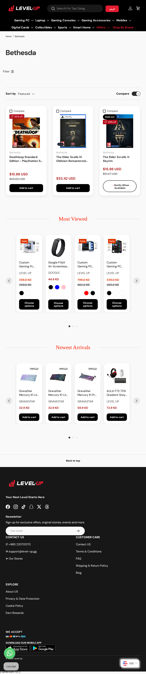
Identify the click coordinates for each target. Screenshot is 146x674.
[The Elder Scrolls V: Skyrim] (120, 131)
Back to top (73, 460)
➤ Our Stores (14, 558)
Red (86, 293)
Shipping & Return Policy (92, 565)
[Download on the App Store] (18, 648)
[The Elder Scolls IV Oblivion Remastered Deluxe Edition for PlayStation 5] (73, 131)
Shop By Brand (123, 27)
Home (9, 36)
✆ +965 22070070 (18, 544)
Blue (57, 287)
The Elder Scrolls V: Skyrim (116, 159)
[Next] (136, 280)
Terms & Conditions (88, 551)
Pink (63, 287)
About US (12, 591)
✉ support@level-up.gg (21, 551)
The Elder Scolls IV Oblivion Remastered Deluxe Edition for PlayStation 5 (71, 159)
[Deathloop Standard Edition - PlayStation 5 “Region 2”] (26, 131)
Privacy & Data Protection (22, 599)
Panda (79, 293)
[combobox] (75, 8)
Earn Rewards (15, 613)
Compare (122, 93)
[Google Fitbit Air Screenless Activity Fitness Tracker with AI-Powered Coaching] (58, 248)
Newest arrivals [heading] (73, 347)
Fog (50, 293)
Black (21, 293)
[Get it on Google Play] (43, 648)
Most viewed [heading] (73, 219)
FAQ (78, 558)
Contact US (83, 544)
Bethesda (20, 36)
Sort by (11, 93)
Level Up (18, 658)
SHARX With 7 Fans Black (121, 293)
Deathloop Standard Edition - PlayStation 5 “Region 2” (25, 159)
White (27, 293)
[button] (138, 8)
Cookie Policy (14, 606)
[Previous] (9, 280)
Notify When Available (121, 187)
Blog (79, 573)
